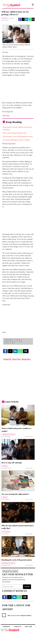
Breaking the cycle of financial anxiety (16, 560)
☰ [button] (33, 4)
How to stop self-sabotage (11, 463)
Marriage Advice (26, 359)
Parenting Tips (7, 359)
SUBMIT (27, 586)
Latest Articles (12, 402)
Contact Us (17, 626)
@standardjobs (15, 615)
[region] (16, 89)
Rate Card (28, 626)
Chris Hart (11, 18)
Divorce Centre (16, 359)
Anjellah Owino (7, 436)
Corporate (6, 626)
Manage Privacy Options (10, 571)
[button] (19, 19)
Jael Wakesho (6, 499)
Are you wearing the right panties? (15, 494)
